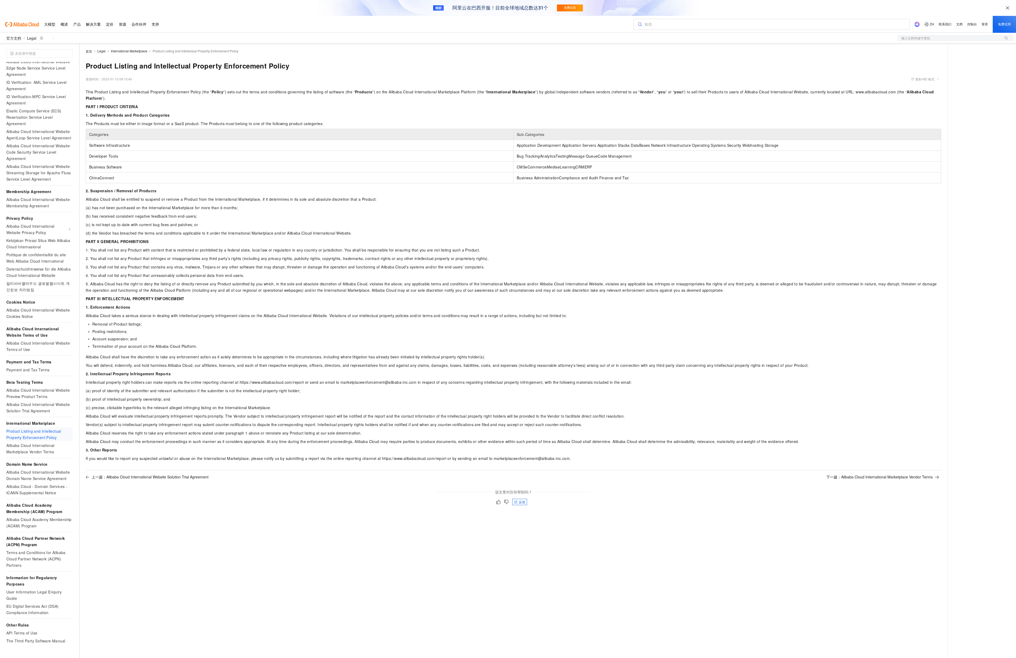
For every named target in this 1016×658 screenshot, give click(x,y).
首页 (89, 51)
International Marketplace (129, 51)
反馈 (522, 502)
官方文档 (13, 38)
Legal (31, 38)
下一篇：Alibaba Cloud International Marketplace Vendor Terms (879, 476)
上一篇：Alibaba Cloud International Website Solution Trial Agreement (150, 476)
